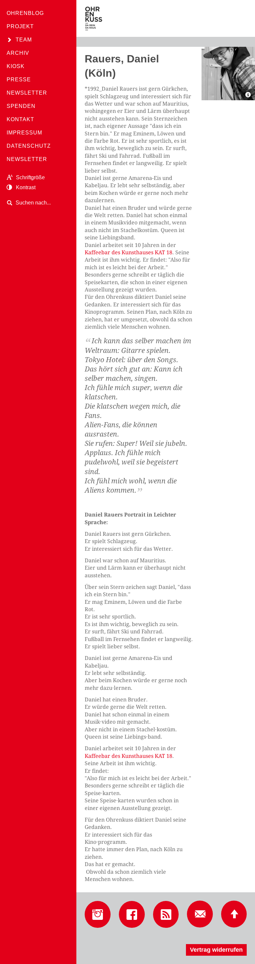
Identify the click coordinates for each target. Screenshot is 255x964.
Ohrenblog (25, 13)
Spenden (21, 106)
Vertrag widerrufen (216, 949)
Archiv (18, 53)
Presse (19, 79)
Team (24, 39)
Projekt (20, 26)
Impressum (24, 132)
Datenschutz (29, 146)
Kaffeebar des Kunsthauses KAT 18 (128, 252)
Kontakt (20, 119)
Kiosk (16, 66)
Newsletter (27, 93)
